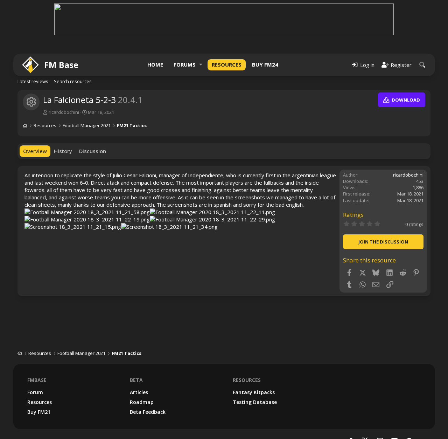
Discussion (92, 151)
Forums (185, 64)
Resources (226, 64)
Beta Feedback (148, 412)
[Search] (422, 64)
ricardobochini (64, 112)
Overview (35, 151)
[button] (200, 64)
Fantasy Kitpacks (254, 392)
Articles (139, 392)
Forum (35, 392)
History (63, 151)
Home (155, 64)
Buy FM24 (265, 64)
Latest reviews (33, 81)
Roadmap (142, 402)
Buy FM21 (38, 412)
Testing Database (255, 402)
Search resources (73, 81)
